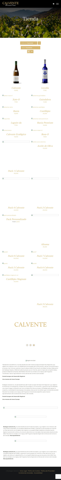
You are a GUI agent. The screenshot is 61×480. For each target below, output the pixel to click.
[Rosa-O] (36, 130)
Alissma (45, 244)
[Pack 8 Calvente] (5, 252)
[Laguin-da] (6, 118)
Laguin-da (16, 122)
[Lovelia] (45, 59)
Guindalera (45, 99)
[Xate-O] (7, 95)
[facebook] (27, 345)
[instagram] (30, 345)
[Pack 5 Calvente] (4, 263)
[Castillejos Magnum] (10, 275)
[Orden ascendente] (39, 43)
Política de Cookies (34, 471)
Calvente (16, 87)
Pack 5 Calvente (16, 267)
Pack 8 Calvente (16, 255)
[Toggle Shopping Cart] (53, 4)
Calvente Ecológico (16, 134)
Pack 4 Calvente (16, 207)
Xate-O (16, 99)
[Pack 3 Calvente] (45, 275)
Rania (16, 111)
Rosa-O (45, 134)
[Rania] (7, 107)
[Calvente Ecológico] (6, 130)
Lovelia (45, 87)
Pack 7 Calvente (45, 255)
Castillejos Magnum (16, 279)
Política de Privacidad (47, 471)
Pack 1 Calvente (16, 170)
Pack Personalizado (16, 219)
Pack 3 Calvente (45, 304)
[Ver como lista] (31, 51)
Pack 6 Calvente (45, 267)
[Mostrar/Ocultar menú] (57, 4)
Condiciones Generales (26, 473)
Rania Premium (45, 122)
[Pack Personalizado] (9, 215)
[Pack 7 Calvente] (33, 252)
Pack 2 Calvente (45, 207)
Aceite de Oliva (45, 145)
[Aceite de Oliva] (38, 142)
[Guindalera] (38, 95)
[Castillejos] (38, 107)
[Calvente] (16, 59)
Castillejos (45, 111)
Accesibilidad (38, 473)
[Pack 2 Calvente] (45, 178)
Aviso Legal (23, 471)
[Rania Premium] (39, 118)
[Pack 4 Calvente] (16, 178)
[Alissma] (45, 215)
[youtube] (34, 345)
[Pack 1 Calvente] (16, 142)
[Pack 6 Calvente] (33, 263)
